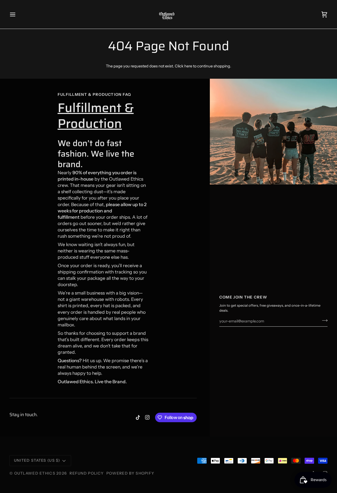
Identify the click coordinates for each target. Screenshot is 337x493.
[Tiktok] (138, 417)
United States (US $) (37, 460)
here (188, 66)
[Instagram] (147, 417)
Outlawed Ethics (35, 473)
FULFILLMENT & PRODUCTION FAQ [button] (94, 94)
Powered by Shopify (130, 473)
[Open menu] (17, 14)
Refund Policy (87, 473)
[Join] (323, 320)
